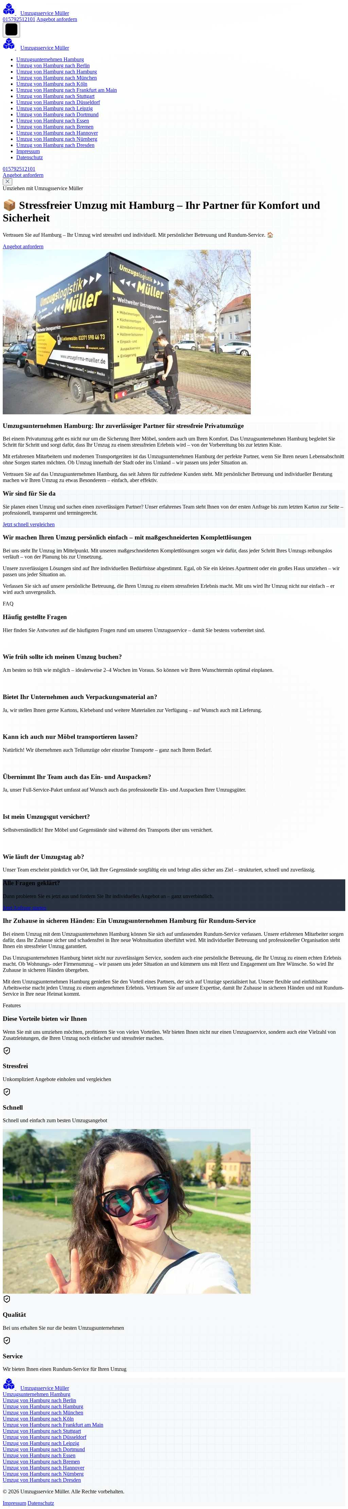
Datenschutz (29, 157)
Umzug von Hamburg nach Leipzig (54, 108)
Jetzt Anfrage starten (24, 908)
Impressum (28, 151)
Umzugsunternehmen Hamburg (50, 59)
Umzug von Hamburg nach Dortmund (57, 114)
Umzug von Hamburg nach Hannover (57, 133)
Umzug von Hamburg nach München (56, 78)
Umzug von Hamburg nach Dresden (55, 145)
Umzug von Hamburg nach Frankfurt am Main (66, 90)
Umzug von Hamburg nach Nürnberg (56, 139)
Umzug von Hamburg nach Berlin (53, 65)
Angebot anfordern (56, 19)
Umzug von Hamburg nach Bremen (54, 127)
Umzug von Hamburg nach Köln (51, 84)
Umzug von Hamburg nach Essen (52, 120)
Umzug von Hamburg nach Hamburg (56, 71)
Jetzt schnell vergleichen (29, 524)
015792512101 (19, 19)
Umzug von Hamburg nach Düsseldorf (58, 102)
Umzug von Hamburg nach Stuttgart (55, 96)
